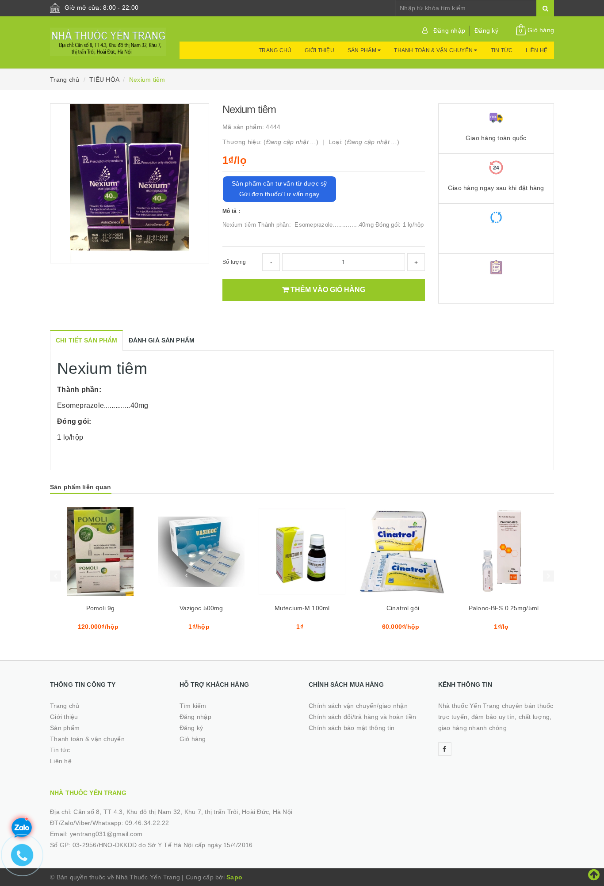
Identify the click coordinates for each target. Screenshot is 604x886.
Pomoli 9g (100, 608)
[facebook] (445, 749)
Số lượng (234, 262)
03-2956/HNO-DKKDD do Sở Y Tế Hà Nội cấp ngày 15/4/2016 (163, 844)
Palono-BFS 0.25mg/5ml (504, 608)
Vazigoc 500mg (201, 608)
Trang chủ (275, 50)
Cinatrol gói (402, 608)
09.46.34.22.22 (147, 822)
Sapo (234, 877)
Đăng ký (486, 30)
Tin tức (502, 50)
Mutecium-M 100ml (302, 608)
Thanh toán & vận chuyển (434, 50)
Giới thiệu (319, 50)
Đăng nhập (449, 30)
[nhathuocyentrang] (108, 37)
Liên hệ (536, 50)
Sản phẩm (363, 50)
